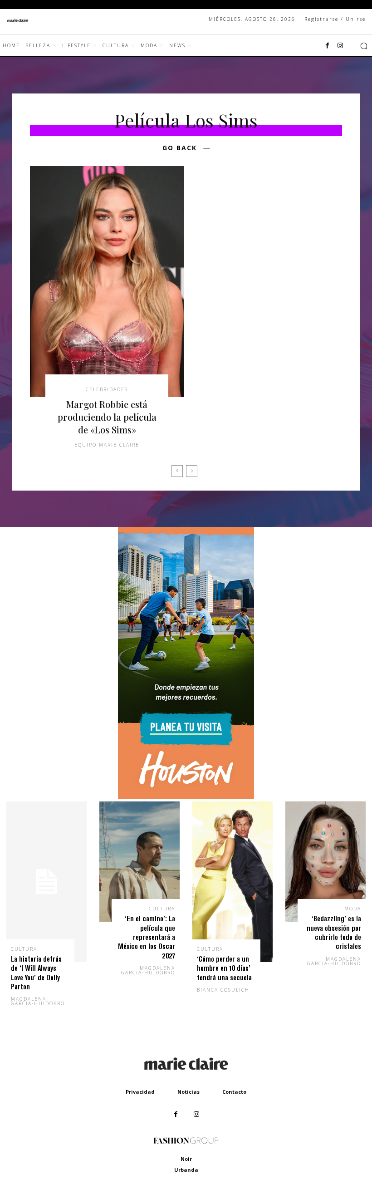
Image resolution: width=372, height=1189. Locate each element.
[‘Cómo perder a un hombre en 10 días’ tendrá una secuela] (232, 881)
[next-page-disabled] (191, 471)
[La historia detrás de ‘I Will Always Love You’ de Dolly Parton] (46, 881)
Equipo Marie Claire (106, 445)
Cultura (24, 949)
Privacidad (140, 1091)
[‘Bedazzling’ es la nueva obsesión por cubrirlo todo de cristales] (325, 861)
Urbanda (186, 1169)
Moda (352, 908)
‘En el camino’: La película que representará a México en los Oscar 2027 (146, 937)
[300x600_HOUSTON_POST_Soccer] (186, 797)
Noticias (188, 1091)
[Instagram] (340, 45)
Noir (186, 1158)
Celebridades (107, 389)
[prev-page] (177, 471)
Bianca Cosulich (223, 990)
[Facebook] (327, 45)
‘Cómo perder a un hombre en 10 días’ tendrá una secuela (224, 968)
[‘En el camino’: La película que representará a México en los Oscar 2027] (139, 861)
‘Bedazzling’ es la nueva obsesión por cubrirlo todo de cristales (334, 932)
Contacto (234, 1091)
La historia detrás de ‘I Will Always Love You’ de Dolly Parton (36, 972)
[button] (364, 46)
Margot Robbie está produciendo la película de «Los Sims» (107, 417)
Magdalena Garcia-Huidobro (38, 1001)
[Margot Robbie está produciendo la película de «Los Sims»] (107, 281)
